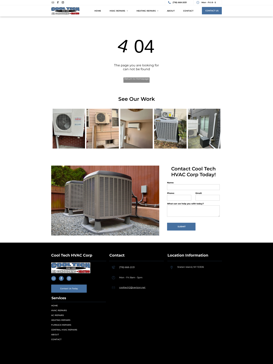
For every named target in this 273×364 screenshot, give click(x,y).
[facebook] (58, 3)
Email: (199, 193)
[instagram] (63, 3)
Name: (170, 182)
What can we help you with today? (185, 203)
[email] (53, 3)
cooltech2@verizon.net (132, 287)
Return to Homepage (136, 78)
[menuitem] (93, 10)
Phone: (170, 193)
